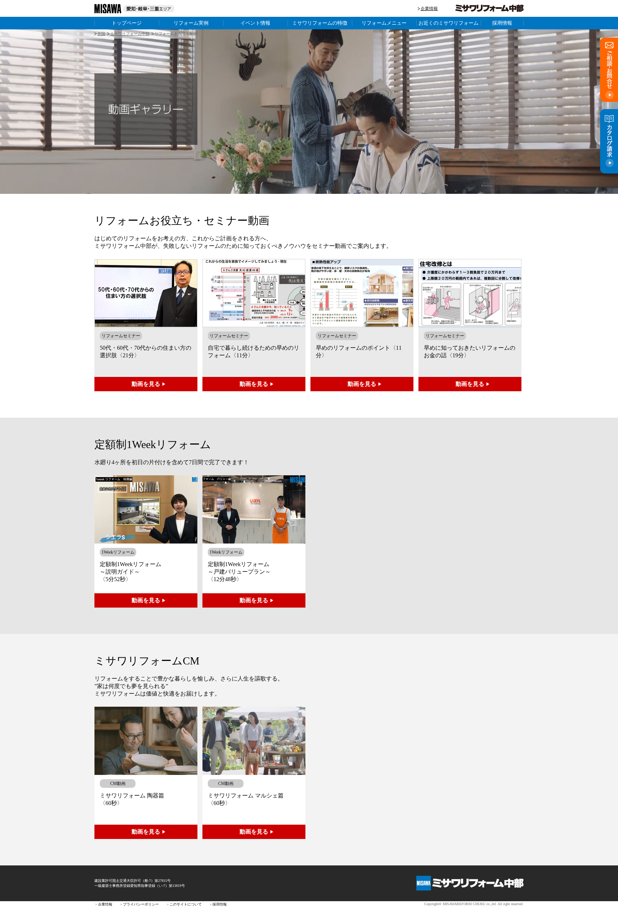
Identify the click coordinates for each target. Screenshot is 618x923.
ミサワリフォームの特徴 (319, 23)
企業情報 (429, 8)
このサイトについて (186, 904)
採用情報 (502, 23)
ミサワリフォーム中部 (129, 33)
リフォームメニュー (384, 23)
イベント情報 (255, 23)
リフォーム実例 (191, 23)
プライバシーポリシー (141, 904)
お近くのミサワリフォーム (448, 23)
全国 (101, 33)
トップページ (127, 23)
